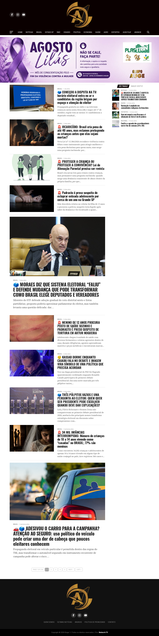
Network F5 (103, 632)
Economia (88, 32)
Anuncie (137, 32)
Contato (111, 622)
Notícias (29, 32)
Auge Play (127, 32)
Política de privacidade (95, 622)
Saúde (97, 32)
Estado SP (49, 32)
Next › (71, 569)
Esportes (115, 32)
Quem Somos (49, 622)
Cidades (67, 32)
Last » (79, 569)
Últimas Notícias (64, 622)
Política (76, 32)
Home (20, 32)
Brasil (39, 32)
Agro (106, 32)
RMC (58, 32)
